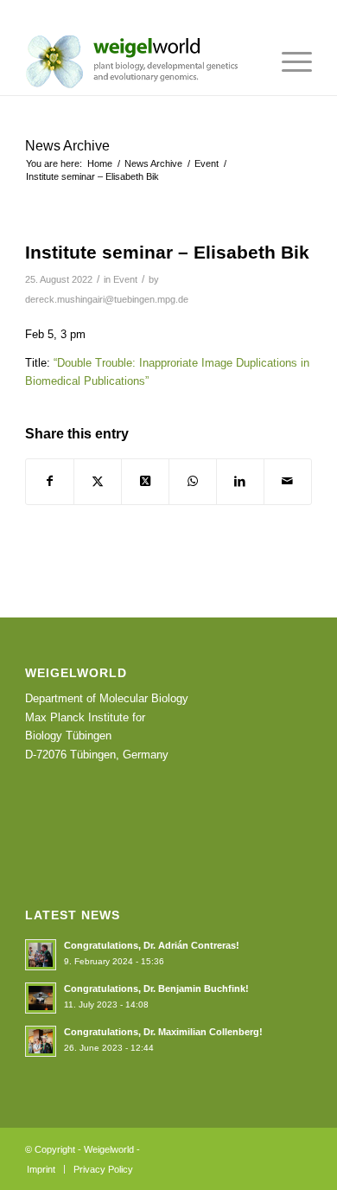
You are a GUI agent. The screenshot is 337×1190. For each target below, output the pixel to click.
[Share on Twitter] (97, 481)
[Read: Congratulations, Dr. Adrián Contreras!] (40, 954)
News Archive (67, 145)
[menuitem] (288, 60)
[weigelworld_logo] (139, 60)
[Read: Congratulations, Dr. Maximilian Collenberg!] (40, 1041)
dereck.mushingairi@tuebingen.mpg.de (106, 299)
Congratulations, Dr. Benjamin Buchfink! (156, 988)
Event (125, 279)
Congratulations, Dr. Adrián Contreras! (151, 945)
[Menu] (288, 60)
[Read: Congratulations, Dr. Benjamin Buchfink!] (40, 998)
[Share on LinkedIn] (240, 481)
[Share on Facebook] (49, 481)
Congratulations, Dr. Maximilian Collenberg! (163, 1032)
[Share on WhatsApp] (192, 481)
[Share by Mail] (287, 481)
